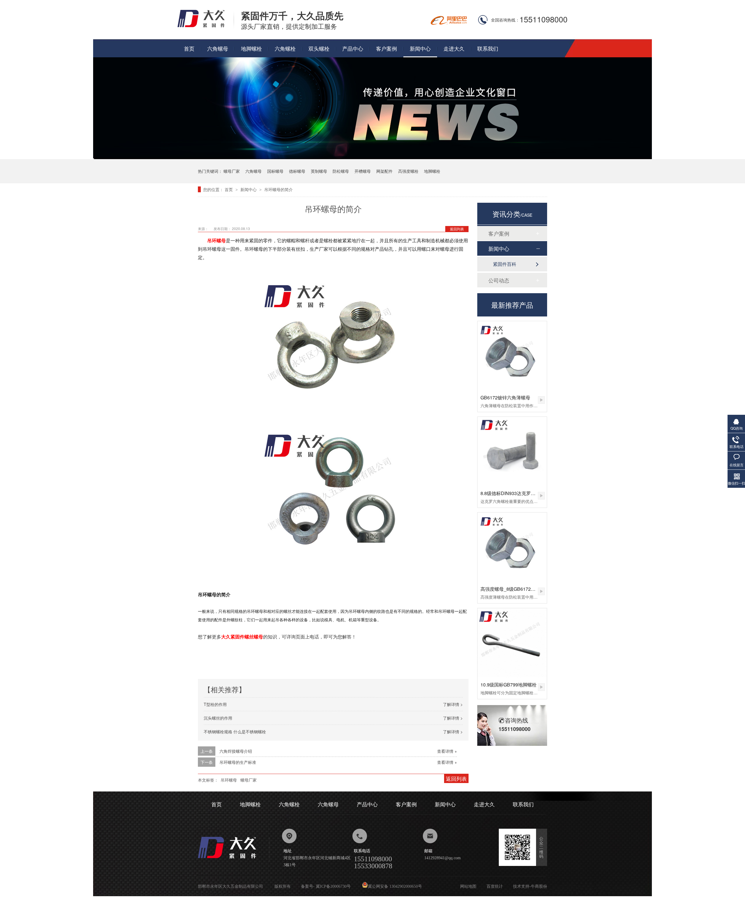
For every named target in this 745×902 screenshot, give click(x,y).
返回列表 (457, 228)
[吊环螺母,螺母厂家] (206, 27)
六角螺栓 (285, 48)
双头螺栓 (318, 48)
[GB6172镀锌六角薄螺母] (512, 355)
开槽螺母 (362, 171)
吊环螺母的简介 (278, 189)
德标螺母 (297, 171)
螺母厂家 (232, 171)
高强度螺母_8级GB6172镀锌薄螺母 (517, 589)
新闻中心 (420, 48)
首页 (189, 48)
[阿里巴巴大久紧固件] (449, 22)
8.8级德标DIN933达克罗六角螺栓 (514, 493)
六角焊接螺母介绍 (235, 751)
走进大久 (454, 48)
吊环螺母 (229, 780)
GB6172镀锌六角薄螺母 (505, 397)
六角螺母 (217, 48)
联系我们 (487, 48)
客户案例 (386, 48)
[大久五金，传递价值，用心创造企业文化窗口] (372, 157)
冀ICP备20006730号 (333, 886)
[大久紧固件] (233, 860)
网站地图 (468, 886)
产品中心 (352, 48)
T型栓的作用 (215, 704)
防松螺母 (341, 171)
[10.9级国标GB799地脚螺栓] (512, 642)
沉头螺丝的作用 (218, 718)
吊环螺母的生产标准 (237, 762)
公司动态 (498, 280)
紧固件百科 (504, 264)
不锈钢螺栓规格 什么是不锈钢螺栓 (235, 731)
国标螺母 (275, 171)
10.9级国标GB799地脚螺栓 (508, 684)
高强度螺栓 (408, 171)
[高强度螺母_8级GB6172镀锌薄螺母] (512, 547)
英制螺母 (319, 171)
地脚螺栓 (251, 48)
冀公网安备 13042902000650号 (395, 886)
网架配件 (384, 171)
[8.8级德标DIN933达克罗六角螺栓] (512, 451)
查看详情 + (447, 751)
